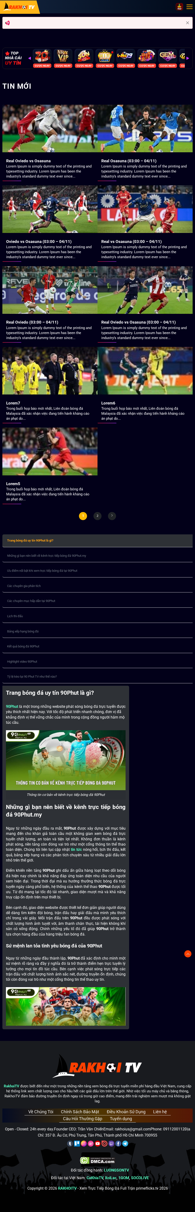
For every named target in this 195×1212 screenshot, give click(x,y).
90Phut (12, 706)
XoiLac (111, 1178)
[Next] (187, 58)
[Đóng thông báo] (187, 23)
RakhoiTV (11, 1086)
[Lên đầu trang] (187, 953)
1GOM (123, 1178)
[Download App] (179, 6)
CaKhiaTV (95, 1178)
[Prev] (30, 58)
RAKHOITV (67, 1188)
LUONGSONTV (116, 1170)
